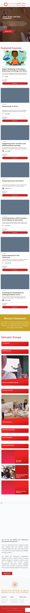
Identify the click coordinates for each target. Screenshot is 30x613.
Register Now (8, 31)
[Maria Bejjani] (3, 114)
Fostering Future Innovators (13, 181)
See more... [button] (15, 83)
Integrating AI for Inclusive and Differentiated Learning (14, 144)
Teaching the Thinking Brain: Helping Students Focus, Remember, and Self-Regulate (13, 294)
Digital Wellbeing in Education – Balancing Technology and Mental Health (15, 70)
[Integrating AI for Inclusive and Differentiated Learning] (15, 132)
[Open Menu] (1, 4)
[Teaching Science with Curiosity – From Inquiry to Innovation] (15, 207)
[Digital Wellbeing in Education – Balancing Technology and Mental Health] (15, 58)
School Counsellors (7, 437)
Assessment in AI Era (10, 106)
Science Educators (7, 422)
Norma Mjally (7, 151)
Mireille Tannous (8, 188)
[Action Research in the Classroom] (15, 244)
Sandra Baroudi (8, 263)
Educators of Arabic (7, 390)
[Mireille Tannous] (3, 188)
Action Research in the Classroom (10, 256)
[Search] (28, 4)
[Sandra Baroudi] (3, 263)
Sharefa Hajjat (7, 300)
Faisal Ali (6, 76)
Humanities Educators (8, 445)
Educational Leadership (8, 429)
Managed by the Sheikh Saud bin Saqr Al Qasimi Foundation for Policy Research (15, 608)
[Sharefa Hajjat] (3, 300)
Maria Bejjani (7, 113)
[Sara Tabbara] (3, 226)
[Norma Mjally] (3, 151)
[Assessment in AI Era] (15, 95)
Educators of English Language (10, 382)
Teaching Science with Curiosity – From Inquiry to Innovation (14, 219)
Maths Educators (6, 350)
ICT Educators (6, 343)
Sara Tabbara (7, 225)
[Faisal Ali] (3, 77)
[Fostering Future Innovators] (15, 169)
